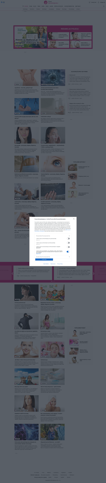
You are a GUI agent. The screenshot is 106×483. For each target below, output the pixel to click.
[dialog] (53, 241)
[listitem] (53, 236)
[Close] (74, 219)
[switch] (68, 238)
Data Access (53, 263)
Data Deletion (46, 263)
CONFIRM (44, 259)
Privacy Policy (60, 263)
